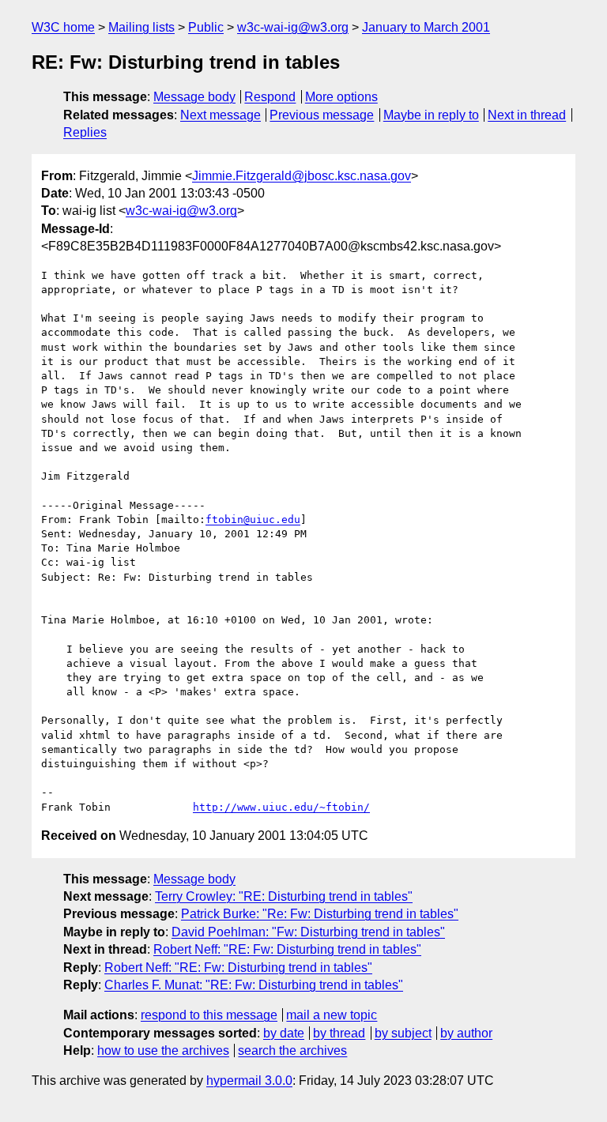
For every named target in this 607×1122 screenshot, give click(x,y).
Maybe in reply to (431, 115)
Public (206, 27)
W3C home (63, 27)
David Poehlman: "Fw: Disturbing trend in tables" (308, 932)
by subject (403, 1033)
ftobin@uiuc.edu (252, 519)
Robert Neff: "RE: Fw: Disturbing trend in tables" (287, 949)
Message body (194, 97)
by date (283, 1033)
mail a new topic (331, 1015)
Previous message (322, 115)
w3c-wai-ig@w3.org (293, 27)
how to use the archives (163, 1050)
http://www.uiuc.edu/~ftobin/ (281, 807)
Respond (270, 97)
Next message (220, 115)
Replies (85, 132)
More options (341, 97)
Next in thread (527, 115)
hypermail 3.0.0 (249, 1080)
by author (466, 1033)
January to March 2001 (426, 27)
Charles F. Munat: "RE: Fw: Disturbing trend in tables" (253, 985)
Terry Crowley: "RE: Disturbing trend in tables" (284, 896)
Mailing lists (141, 27)
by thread (339, 1033)
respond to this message (209, 1015)
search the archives (292, 1050)
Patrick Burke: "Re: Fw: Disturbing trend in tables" (319, 914)
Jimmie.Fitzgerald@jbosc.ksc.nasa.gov (301, 176)
